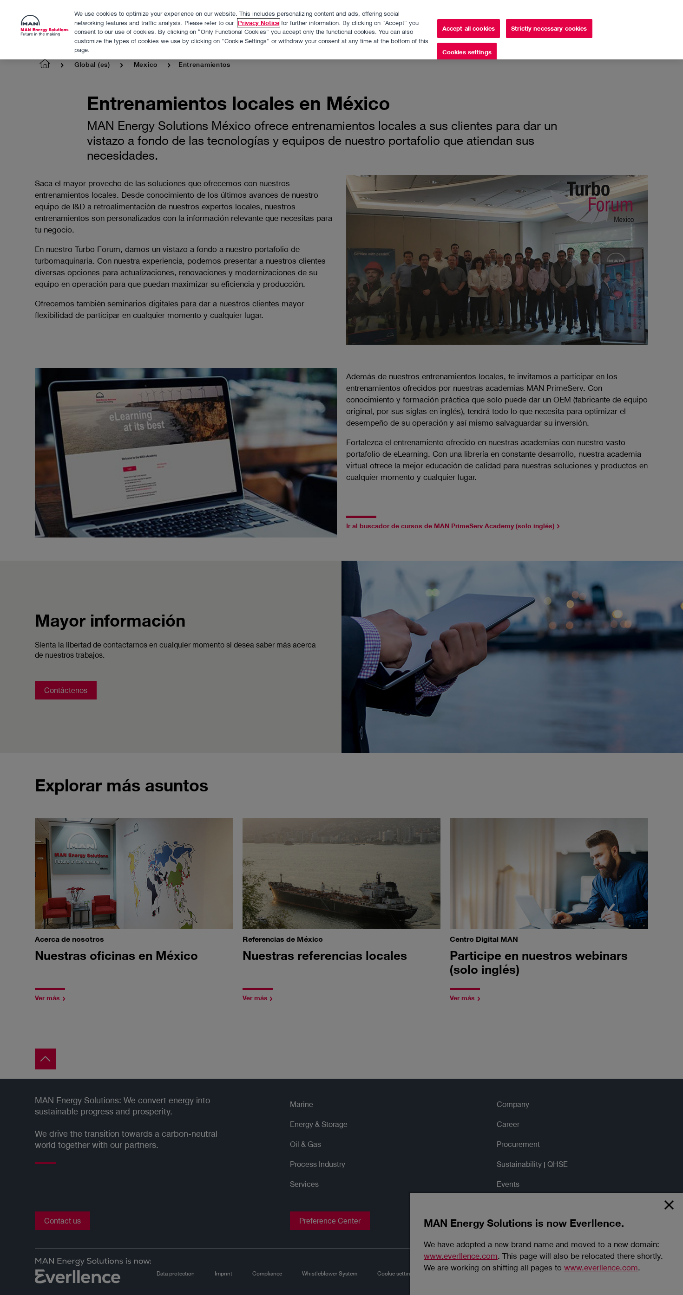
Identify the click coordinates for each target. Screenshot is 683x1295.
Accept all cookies (468, 28)
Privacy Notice (258, 22)
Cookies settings (467, 52)
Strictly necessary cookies (549, 28)
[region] (341, 29)
